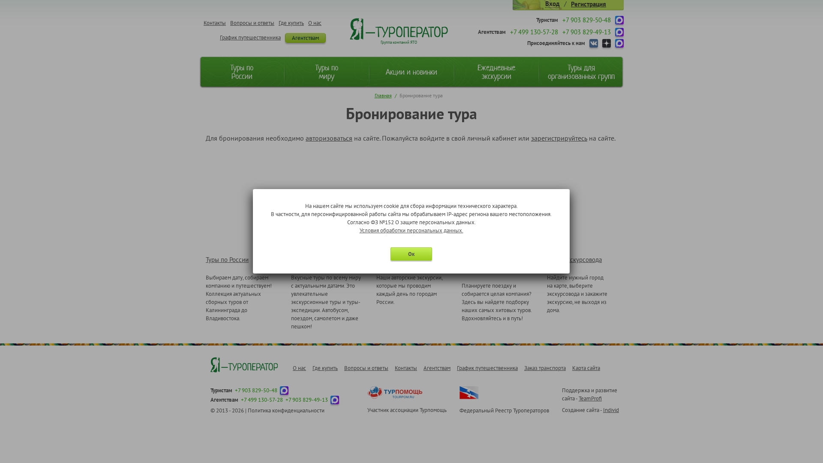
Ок (411, 254)
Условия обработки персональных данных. (411, 230)
